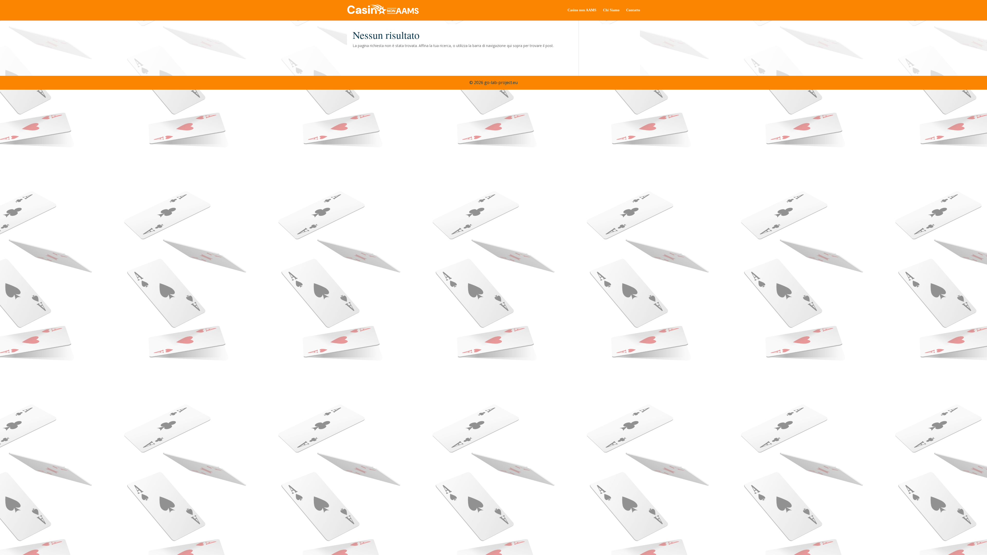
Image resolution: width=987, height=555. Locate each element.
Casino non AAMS (582, 10)
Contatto (633, 10)
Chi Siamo (611, 10)
